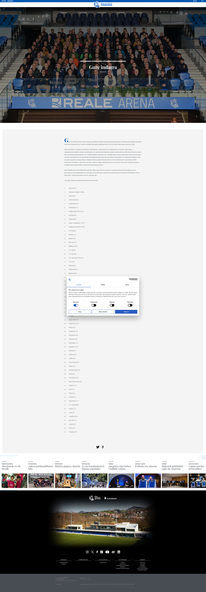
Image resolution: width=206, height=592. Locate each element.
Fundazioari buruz (63, 562)
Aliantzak (63, 564)
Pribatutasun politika (85, 579)
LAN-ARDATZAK (121, 12)
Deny (79, 311)
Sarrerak (10, 1)
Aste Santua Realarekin (142, 568)
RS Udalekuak (142, 567)
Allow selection (103, 311)
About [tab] (127, 284)
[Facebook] (102, 447)
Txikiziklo (142, 565)
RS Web (4, 1)
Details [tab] (103, 284)
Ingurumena (123, 564)
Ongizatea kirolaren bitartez (122, 568)
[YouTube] (107, 552)
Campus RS (142, 562)
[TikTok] (101, 552)
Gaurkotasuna (82, 12)
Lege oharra (83, 577)
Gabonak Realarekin (142, 569)
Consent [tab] (78, 284)
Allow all (126, 311)
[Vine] (113, 552)
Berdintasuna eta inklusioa (122, 565)
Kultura (122, 562)
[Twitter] (97, 447)
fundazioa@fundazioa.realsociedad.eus (66, 580)
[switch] (94, 305)
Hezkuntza (122, 567)
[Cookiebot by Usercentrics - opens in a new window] (130, 279)
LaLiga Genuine (101, 12)
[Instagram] (87, 552)
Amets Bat (142, 564)
